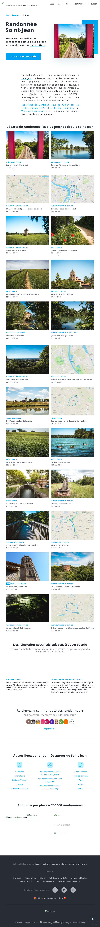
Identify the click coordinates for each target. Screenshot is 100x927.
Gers (80, 788)
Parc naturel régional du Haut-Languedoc (50, 780)
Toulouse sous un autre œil (36, 111)
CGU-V (42, 878)
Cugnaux (19, 784)
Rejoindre (49, 728)
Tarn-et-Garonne (80, 776)
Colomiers (19, 771)
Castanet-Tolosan (19, 780)
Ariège (80, 784)
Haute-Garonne (80, 771)
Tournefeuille (19, 776)
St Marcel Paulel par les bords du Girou (53, 108)
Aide (37, 882)
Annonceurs (48, 882)
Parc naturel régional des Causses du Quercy (50, 787)
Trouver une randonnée (23, 56)
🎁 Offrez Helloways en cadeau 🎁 (50, 898)
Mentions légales (79, 878)
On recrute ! (26, 882)
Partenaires (30, 878)
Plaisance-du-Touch (19, 788)
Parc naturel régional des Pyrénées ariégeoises (50, 773)
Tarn (80, 780)
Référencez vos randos (69, 882)
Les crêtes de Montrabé (35, 104)
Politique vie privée (58, 878)
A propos (17, 878)
